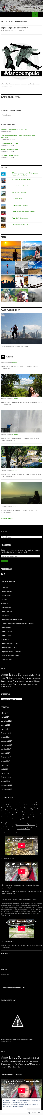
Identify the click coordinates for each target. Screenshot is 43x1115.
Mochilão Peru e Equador (20, 186)
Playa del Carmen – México (10, 156)
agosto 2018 (5, 725)
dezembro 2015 (6, 785)
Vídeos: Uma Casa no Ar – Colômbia (13, 891)
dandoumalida (36, 678)
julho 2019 (4, 713)
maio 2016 (4, 765)
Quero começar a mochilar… (10, 656)
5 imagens (14, 362)
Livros (27, 681)
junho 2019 (5, 717)
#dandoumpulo (7, 591)
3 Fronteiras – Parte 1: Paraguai (12, 474)
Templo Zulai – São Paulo (10, 945)
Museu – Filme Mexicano (9, 150)
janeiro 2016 (5, 781)
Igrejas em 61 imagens (8, 366)
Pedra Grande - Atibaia (20, 205)
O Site (4, 600)
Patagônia (9, 684)
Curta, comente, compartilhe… (13, 987)
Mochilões (4, 604)
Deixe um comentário (8, 440)
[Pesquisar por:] (21, 115)
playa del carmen (22, 684)
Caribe (3, 678)
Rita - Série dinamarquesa (20, 218)
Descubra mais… (6, 628)
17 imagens (15, 398)
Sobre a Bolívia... (17, 199)
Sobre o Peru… (7, 636)
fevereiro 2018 (6, 733)
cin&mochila (16, 678)
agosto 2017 (5, 753)
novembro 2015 (6, 789)
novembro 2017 (6, 745)
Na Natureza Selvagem (19, 192)
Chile (8, 678)
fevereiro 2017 (6, 757)
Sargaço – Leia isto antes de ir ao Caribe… (15, 130)
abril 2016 (4, 769)
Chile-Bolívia (6, 608)
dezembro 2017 (6, 741)
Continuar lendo (7, 941)
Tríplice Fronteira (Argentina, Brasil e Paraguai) (18, 624)
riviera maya (30, 684)
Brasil (38, 675)
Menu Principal (40, 14)
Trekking (4, 686)
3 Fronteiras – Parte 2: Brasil (11, 438)
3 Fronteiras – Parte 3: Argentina (13, 402)
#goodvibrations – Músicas (11, 652)
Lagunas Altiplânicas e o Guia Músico (14, 28)
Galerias (9, 357)
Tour (35, 684)
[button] (11, 250)
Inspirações (5, 640)
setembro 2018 (6, 721)
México (36, 681)
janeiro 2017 (5, 761)
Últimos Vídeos (7, 798)
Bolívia (33, 675)
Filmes (16, 681)
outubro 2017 (6, 749)
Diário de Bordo (6, 660)
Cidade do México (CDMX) (10, 144)
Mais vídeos (6, 953)
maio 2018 (4, 729)
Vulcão (9, 686)
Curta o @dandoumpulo (11, 97)
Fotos (22, 681)
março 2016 (5, 773)
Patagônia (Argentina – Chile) (12, 620)
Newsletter (6, 545)
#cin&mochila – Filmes (9, 648)
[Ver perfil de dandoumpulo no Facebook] (2, 574)
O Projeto (4, 587)
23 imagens (15, 434)
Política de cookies (17, 1106)
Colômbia (5, 616)
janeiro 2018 (5, 737)
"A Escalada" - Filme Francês (21, 179)
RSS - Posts (5, 974)
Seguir (5, 561)
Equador (9, 681)
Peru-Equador (7, 612)
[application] (21, 1090)
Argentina (26, 675)
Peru (15, 684)
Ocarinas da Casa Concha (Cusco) (23, 212)
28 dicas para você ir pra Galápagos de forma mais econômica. (25, 174)
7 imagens (14, 470)
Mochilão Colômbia (23, 829)
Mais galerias (7, 518)
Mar (31, 681)
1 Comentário (21, 30)
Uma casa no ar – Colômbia (25, 825)
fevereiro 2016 (6, 777)
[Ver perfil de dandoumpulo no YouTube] (4, 574)
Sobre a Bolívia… (7, 632)
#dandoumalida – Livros (10, 644)
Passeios (3, 684)
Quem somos (6, 595)
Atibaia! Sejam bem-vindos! (10, 510)
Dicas (3, 681)
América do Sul (11, 674)
